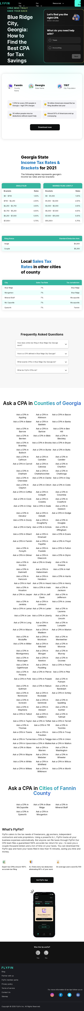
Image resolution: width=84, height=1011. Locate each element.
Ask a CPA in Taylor (22, 721)
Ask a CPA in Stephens (22, 708)
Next (76, 56)
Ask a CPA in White (22, 761)
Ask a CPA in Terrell (61, 721)
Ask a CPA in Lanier (42, 608)
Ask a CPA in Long (22, 622)
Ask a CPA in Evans (61, 534)
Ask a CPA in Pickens (22, 673)
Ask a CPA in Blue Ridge (42, 806)
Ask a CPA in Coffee (22, 492)
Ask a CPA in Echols (42, 527)
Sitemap (5, 996)
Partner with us (8, 976)
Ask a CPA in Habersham (42, 570)
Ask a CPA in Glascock (42, 556)
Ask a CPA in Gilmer (22, 555)
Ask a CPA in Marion (61, 629)
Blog (3, 972)
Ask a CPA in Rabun (41, 686)
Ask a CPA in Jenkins (22, 603)
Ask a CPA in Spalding (62, 701)
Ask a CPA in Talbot (22, 714)
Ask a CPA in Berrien (22, 437)
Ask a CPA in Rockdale (42, 694)
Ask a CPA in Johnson (42, 603)
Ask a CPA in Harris (61, 576)
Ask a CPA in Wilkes (22, 768)
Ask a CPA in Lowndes (42, 624)
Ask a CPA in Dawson (62, 507)
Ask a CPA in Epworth (22, 813)
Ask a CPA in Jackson (62, 589)
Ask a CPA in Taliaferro (42, 715)
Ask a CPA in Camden (42, 458)
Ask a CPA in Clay (61, 478)
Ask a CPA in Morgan (42, 652)
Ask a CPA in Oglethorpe (22, 666)
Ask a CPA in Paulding (42, 666)
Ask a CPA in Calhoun (22, 458)
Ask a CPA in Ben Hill (61, 430)
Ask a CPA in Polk (22, 679)
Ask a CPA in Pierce (42, 672)
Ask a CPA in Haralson (42, 577)
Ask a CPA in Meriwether (62, 638)
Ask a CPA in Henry (61, 583)
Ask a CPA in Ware (22, 747)
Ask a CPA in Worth (61, 768)
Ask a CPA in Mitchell (42, 645)
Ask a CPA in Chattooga (62, 472)
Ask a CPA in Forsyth (22, 549)
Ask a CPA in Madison (42, 631)
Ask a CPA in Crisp (22, 506)
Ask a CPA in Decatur (22, 514)
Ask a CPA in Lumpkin (62, 624)
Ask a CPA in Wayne (22, 754)
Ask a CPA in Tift (42, 725)
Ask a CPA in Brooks (42, 442)
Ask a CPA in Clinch (42, 485)
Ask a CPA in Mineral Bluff (61, 806)
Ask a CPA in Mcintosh (42, 638)
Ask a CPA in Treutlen (42, 733)
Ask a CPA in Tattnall (62, 715)
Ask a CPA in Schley (61, 693)
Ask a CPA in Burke (42, 449)
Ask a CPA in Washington (62, 749)
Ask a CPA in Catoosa (42, 465)
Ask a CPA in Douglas (62, 521)
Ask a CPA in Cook (22, 499)
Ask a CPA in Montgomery (22, 652)
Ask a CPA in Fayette (42, 542)
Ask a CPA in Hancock (22, 577)
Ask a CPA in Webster (42, 756)
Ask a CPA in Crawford (62, 500)
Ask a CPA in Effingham (62, 528)
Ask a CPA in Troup (61, 732)
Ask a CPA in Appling (22, 416)
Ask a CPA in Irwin (42, 587)
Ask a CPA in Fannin (22, 541)
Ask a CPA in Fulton (61, 548)
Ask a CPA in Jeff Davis (42, 596)
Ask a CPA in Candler (62, 458)
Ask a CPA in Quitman (22, 687)
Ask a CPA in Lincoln (62, 617)
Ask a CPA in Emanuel (42, 535)
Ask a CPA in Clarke (41, 478)
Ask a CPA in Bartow (42, 430)
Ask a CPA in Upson (22, 743)
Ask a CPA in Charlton (62, 465)
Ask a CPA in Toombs (62, 726)
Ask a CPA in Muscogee (22, 659)
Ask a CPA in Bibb (42, 435)
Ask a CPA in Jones (61, 601)
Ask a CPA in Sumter (62, 708)
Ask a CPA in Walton (61, 743)
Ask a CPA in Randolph (62, 687)
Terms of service (8, 988)
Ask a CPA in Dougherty (42, 521)
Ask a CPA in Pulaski (42, 679)
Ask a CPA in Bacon (61, 414)
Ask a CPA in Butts (61, 449)
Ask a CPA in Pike (61, 672)
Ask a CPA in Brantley (22, 444)
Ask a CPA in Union (61, 739)
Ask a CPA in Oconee (62, 659)
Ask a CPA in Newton (42, 659)
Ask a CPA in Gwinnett (22, 570)
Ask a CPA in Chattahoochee (42, 472)
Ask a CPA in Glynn (61, 555)
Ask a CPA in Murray (62, 652)
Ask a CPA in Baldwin (42, 423)
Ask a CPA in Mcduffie (22, 638)
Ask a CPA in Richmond (22, 694)
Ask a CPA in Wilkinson (42, 770)
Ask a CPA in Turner (22, 739)
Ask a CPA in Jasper (22, 594)
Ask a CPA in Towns (22, 732)
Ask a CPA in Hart (22, 583)
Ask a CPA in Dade (42, 506)
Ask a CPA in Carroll (22, 464)
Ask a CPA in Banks (61, 421)
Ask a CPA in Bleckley (62, 437)
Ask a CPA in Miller (22, 643)
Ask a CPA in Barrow (22, 430)
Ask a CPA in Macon (22, 629)
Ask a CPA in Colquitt (42, 493)
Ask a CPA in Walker (42, 743)
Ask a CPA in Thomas (22, 726)
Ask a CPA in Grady (42, 562)
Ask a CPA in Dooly (22, 520)
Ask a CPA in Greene (62, 563)
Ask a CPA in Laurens (62, 610)
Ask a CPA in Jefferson (62, 596)
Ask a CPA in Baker (22, 421)
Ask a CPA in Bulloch (22, 451)
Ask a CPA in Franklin (42, 549)
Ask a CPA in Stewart (42, 708)
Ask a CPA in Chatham (22, 472)
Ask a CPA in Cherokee (22, 479)
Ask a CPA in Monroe (62, 645)
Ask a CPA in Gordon (22, 563)
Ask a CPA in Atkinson (42, 416)
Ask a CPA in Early (22, 527)
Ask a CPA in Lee (22, 615)
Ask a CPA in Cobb (62, 485)
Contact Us (6, 992)
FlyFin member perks (10, 980)
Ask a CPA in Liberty (42, 615)
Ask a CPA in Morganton (42, 813)
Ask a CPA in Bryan (61, 442)
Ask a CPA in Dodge (61, 513)
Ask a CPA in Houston (22, 589)
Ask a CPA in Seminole (42, 701)
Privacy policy (7, 984)
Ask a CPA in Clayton (22, 486)
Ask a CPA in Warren (42, 749)
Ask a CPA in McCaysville (22, 806)
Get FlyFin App (42, 880)
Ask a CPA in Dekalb (42, 514)
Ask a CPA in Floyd (62, 541)
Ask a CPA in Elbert (22, 534)
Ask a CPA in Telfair (42, 721)
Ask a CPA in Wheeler (62, 756)
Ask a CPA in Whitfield (42, 763)
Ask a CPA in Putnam (62, 680)
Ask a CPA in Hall (61, 569)
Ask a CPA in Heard (42, 583)
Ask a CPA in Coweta (42, 500)
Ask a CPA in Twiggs (42, 739)
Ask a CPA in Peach (61, 665)
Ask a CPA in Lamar (22, 608)
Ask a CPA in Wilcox (61, 761)
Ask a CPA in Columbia (62, 493)
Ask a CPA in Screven (22, 701)
